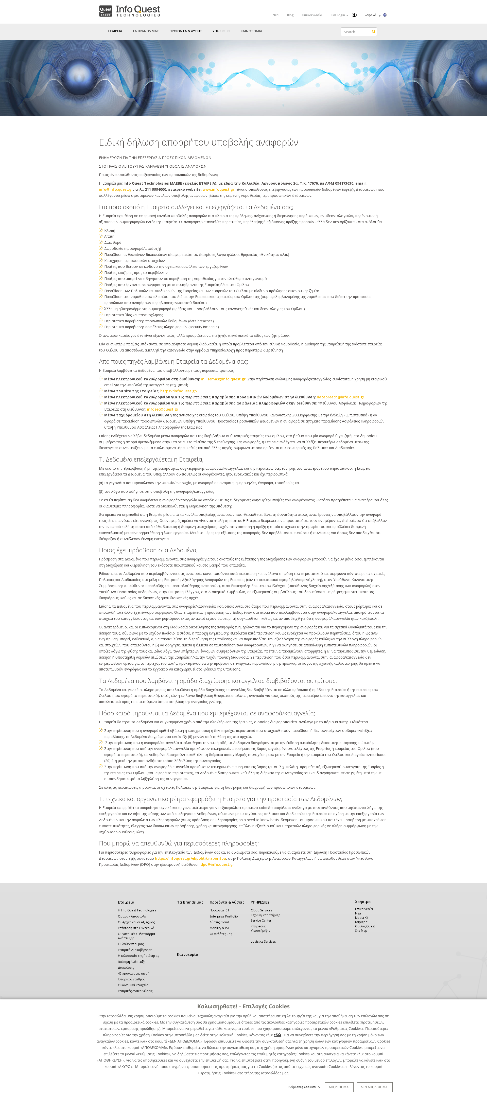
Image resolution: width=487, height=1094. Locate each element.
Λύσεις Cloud (219, 922)
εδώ (277, 1035)
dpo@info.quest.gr (217, 864)
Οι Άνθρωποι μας (131, 944)
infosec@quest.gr (162, 409)
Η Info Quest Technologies (137, 910)
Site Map (361, 930)
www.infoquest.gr (218, 189)
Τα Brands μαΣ (145, 31)
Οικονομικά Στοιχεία (133, 985)
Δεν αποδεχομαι (375, 1087)
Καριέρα (361, 922)
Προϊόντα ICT (219, 910)
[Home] (129, 10)
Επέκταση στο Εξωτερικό (136, 928)
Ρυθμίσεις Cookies (302, 1087)
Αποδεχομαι (339, 1087)
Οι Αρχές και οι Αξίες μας (136, 922)
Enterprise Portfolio (224, 916)
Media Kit (361, 917)
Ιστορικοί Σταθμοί (131, 979)
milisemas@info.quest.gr (223, 379)
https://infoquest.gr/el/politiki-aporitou (190, 858)
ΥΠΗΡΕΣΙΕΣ (260, 902)
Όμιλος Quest (365, 926)
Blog (290, 15)
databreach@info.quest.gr (340, 397)
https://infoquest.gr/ (178, 391)
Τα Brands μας (190, 902)
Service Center (261, 920)
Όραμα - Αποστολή (132, 916)
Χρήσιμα (362, 901)
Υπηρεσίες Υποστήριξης (260, 928)
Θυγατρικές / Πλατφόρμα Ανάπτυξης (136, 936)
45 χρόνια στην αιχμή (133, 973)
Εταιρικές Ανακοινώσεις (135, 991)
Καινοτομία (187, 954)
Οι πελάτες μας (221, 934)
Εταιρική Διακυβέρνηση (135, 950)
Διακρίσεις (126, 967)
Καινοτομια (251, 31)
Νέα (276, 15)
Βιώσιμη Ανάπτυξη (131, 962)
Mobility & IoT (220, 928)
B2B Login (338, 15)
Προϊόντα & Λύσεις (227, 902)
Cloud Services (261, 910)
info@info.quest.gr (116, 189)
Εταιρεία (126, 902)
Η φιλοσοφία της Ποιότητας (138, 956)
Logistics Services (263, 941)
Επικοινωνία (312, 15)
